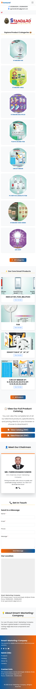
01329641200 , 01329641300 (19, 6)
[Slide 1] (15, 25)
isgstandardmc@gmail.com (13, 674)
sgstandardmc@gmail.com (19, 9)
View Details (18, 300)
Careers (4, 663)
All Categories (19, 260)
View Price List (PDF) (19, 435)
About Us (4, 661)
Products (4, 656)
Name (3, 514)
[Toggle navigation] (32, 2)
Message (4, 536)
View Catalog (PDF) (19, 430)
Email (3, 521)
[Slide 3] (21, 25)
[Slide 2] (18, 25)
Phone (3, 529)
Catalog (4, 658)
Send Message (18, 551)
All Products (19, 397)
